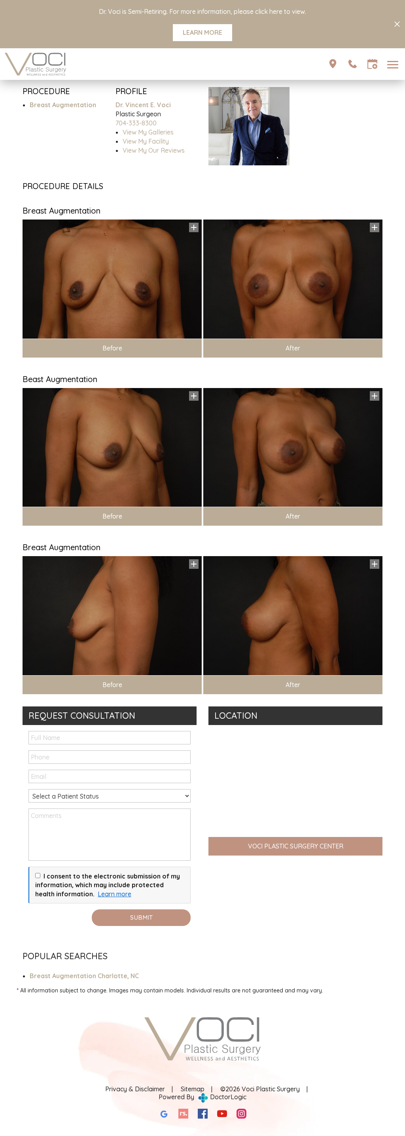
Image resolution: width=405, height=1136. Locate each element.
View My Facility (146, 141)
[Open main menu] (394, 64)
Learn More (202, 32)
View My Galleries (148, 132)
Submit (141, 917)
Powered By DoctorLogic (202, 1097)
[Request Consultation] (372, 64)
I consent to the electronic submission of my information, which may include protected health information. (107, 885)
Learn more (114, 894)
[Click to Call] (353, 64)
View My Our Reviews (154, 150)
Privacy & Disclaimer (135, 1089)
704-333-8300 (136, 123)
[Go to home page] (103, 64)
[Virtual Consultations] (333, 64)
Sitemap (192, 1089)
